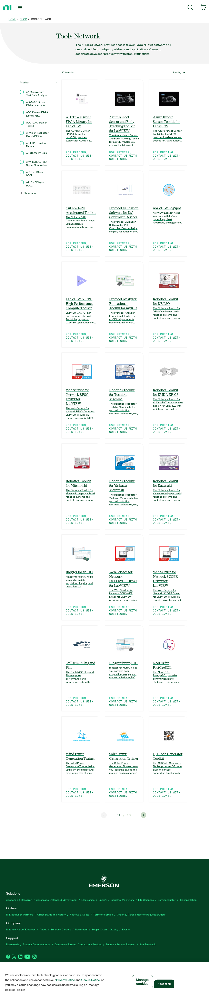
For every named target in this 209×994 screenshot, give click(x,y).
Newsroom (81, 929)
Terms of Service (103, 914)
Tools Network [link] (41, 19)
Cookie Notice (90, 980)
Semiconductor (167, 900)
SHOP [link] (23, 19)
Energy (103, 900)
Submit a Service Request (120, 944)
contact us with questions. (79, 157)
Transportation (188, 900)
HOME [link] (12, 19)
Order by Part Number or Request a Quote (141, 914)
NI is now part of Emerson (21, 929)
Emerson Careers (61, 929)
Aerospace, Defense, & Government (56, 900)
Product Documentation (36, 944)
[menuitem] (190, 8)
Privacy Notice (65, 980)
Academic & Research (19, 900)
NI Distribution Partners (19, 914)
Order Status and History (51, 914)
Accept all (164, 983)
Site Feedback (147, 944)
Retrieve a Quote (79, 914)
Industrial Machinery (122, 900)
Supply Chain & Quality (105, 929)
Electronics (87, 900)
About (43, 929)
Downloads (12, 944)
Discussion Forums (65, 944)
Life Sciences (146, 900)
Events (126, 929)
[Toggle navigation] (27, 8)
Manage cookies (142, 982)
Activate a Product (91, 944)
